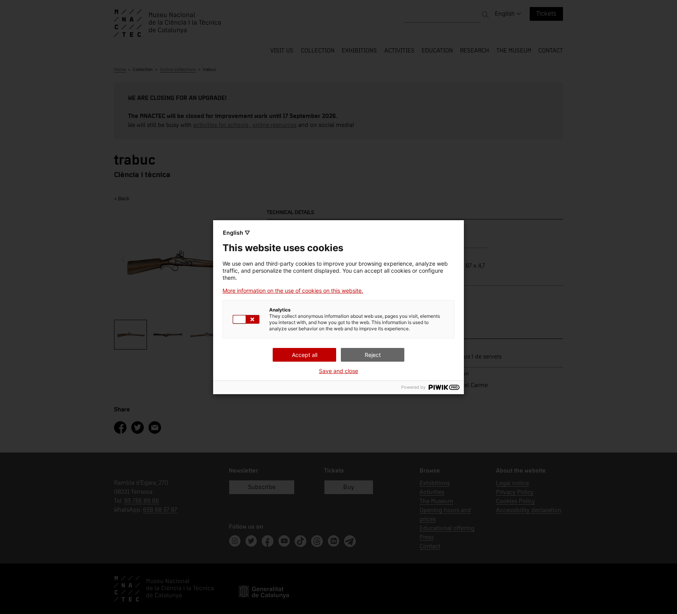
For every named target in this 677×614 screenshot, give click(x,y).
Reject (373, 354)
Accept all (304, 354)
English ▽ (236, 232)
